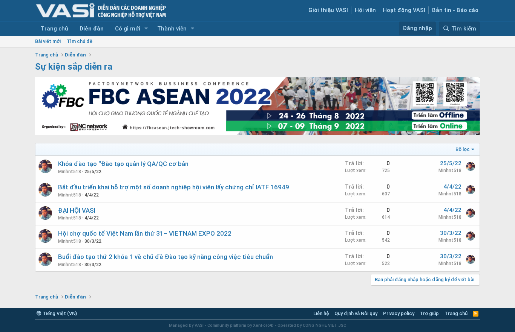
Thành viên (172, 28)
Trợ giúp (429, 313)
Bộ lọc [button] (462, 149)
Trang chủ (54, 28)
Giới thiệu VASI (328, 10)
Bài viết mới (48, 41)
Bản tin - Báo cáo (455, 10)
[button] (146, 29)
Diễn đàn (92, 28)
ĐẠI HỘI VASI (76, 210)
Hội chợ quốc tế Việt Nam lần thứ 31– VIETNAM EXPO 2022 (144, 233)
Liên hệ (321, 313)
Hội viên (365, 10)
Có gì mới (127, 28)
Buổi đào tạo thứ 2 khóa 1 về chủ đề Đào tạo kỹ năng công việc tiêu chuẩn (165, 256)
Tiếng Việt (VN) (59, 313)
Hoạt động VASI (404, 10)
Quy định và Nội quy (355, 313)
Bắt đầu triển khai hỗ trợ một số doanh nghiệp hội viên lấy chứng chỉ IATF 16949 (173, 187)
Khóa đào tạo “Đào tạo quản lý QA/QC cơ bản (123, 164)
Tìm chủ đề (79, 41)
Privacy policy (398, 313)
